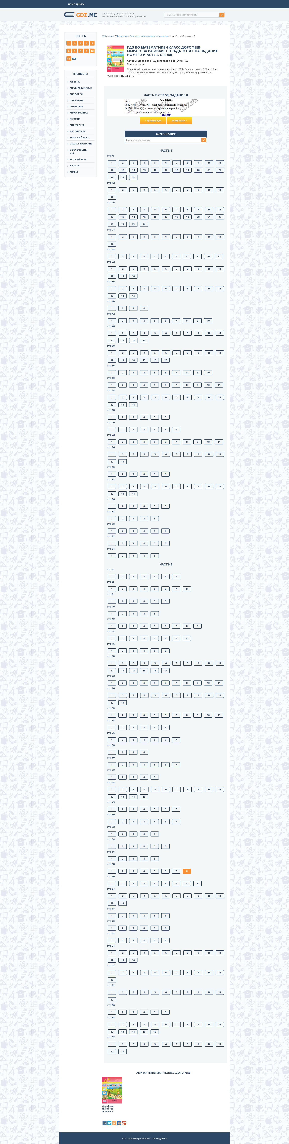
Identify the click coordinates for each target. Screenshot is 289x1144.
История (75, 118)
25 (133, 177)
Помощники (76, 4)
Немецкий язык (79, 137)
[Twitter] (109, 1123)
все (74, 58)
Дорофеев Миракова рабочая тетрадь (149, 36)
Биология (76, 94)
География (76, 100)
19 (187, 170)
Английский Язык (81, 87)
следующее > (179, 120)
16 (155, 170)
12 (112, 170)
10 (92, 51)
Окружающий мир (78, 151)
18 (176, 170)
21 (209, 170)
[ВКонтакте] (105, 1123)
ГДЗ (104, 36)
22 (219, 170)
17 (166, 170)
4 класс (110, 36)
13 (122, 170)
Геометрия (76, 106)
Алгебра (75, 81)
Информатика (79, 112)
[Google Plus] (124, 1123)
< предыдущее (153, 120)
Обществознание (81, 143)
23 (112, 177)
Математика (77, 131)
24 (122, 177)
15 (144, 170)
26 (144, 224)
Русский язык (78, 159)
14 (133, 170)
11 (68, 58)
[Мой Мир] (119, 1123)
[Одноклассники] (114, 1123)
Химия (74, 171)
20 (198, 170)
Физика (74, 165)
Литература (77, 125)
